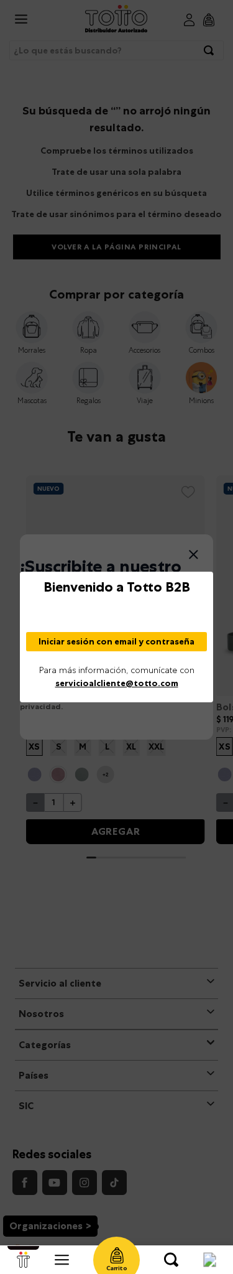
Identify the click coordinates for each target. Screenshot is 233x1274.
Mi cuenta (210, 1259)
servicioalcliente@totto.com (116, 683)
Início (23, 1259)
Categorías (62, 1259)
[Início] (23, 1259)
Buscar (171, 1259)
